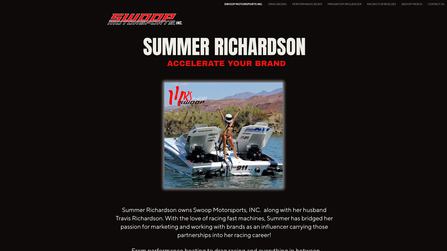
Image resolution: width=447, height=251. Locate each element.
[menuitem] (243, 4)
